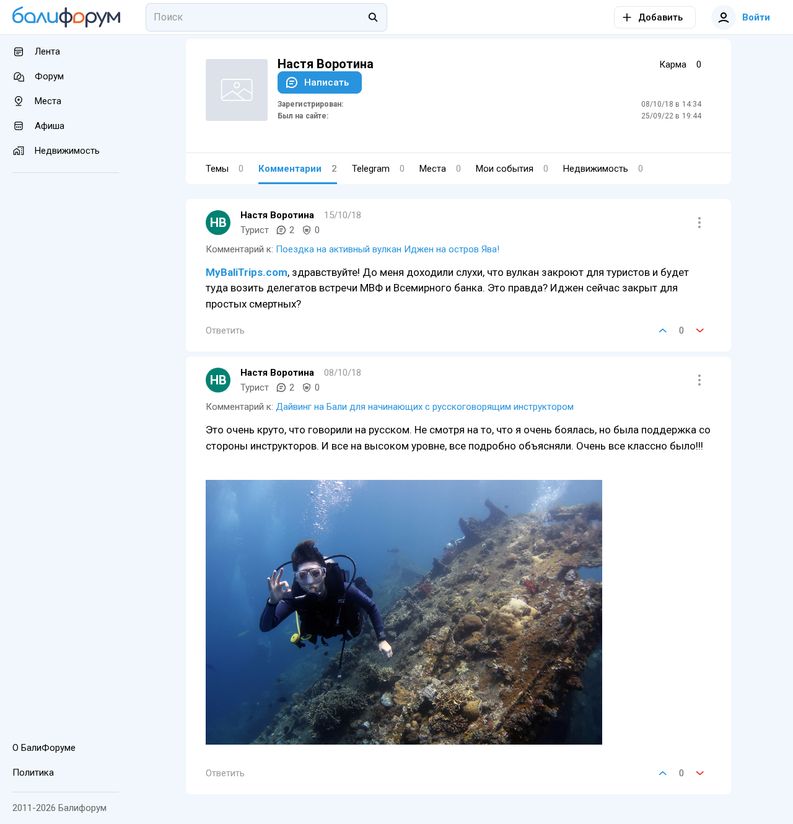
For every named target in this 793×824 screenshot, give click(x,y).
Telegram (378, 168)
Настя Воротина (277, 215)
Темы (224, 168)
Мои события (512, 168)
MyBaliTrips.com (246, 272)
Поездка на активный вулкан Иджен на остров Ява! (387, 249)
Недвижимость (603, 168)
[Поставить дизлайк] (700, 330)
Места (440, 168)
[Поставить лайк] (663, 330)
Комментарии (297, 168)
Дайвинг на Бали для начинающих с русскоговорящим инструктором (425, 406)
